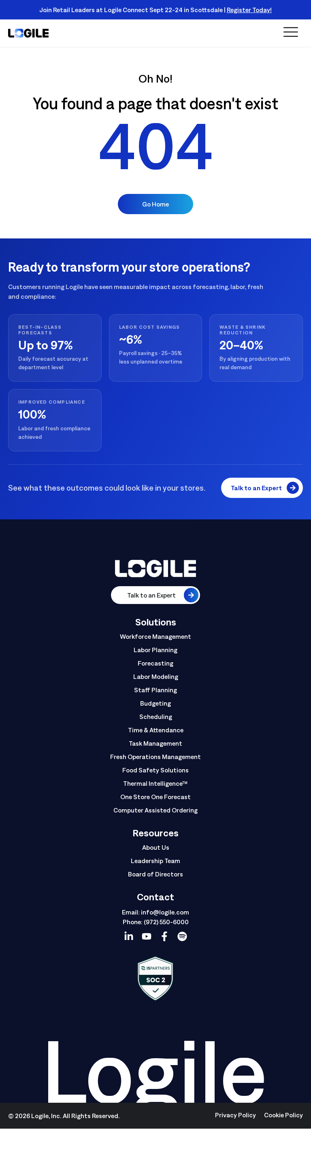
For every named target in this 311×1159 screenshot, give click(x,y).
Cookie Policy (283, 1115)
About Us (155, 847)
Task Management (155, 743)
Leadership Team (155, 860)
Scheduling (155, 716)
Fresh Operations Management (155, 756)
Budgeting (155, 703)
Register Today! (249, 9)
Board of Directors (155, 874)
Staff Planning (155, 689)
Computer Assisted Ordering (155, 810)
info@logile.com (165, 912)
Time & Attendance (155, 730)
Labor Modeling (155, 676)
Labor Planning (155, 649)
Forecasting (155, 663)
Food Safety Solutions (155, 770)
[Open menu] (290, 32)
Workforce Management (155, 636)
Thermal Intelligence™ (155, 783)
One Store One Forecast (155, 796)
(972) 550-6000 (166, 921)
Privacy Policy (235, 1115)
